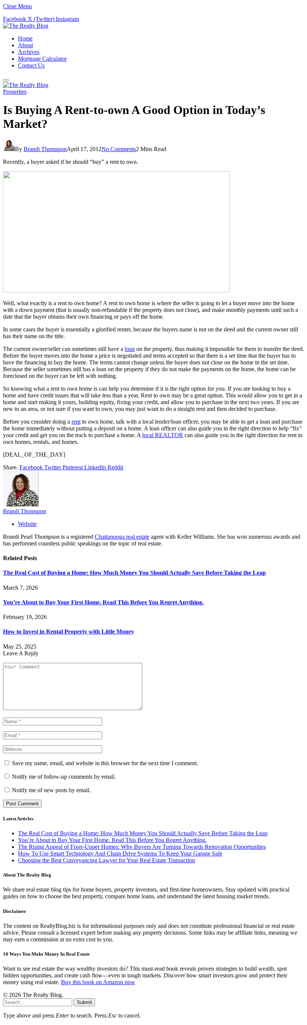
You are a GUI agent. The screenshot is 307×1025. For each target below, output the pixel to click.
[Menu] (6, 80)
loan (130, 349)
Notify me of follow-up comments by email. (64, 776)
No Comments (118, 149)
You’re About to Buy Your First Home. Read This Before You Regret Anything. (103, 602)
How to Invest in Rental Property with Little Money (68, 631)
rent (76, 421)
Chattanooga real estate (122, 536)
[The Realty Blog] (25, 25)
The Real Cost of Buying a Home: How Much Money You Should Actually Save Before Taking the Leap (134, 572)
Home (25, 38)
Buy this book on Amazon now (98, 982)
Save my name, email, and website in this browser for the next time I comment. (105, 763)
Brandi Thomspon (45, 149)
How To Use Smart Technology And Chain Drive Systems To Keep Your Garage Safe (120, 853)
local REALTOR (162, 435)
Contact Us (31, 65)
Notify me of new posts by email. (51, 790)
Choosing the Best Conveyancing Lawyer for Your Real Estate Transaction (106, 860)
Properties (15, 91)
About (25, 45)
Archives (28, 52)
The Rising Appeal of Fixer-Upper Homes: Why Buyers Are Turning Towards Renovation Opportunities (142, 847)
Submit (84, 1002)
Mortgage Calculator (42, 58)
